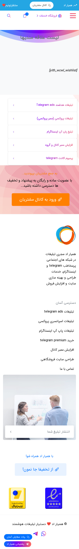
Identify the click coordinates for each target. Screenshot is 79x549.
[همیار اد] (66, 235)
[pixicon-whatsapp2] (44, 533)
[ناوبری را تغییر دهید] (73, 15)
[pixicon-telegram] (35, 533)
